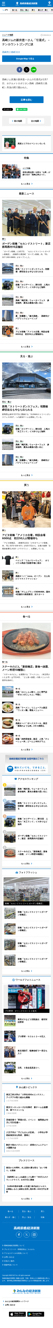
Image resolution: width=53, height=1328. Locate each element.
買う (33, 10)
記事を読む (26, 99)
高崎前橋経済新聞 (26, 3)
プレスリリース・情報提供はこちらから (19, 1249)
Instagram (34, 1235)
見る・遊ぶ (24, 10)
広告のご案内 (9, 1261)
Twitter (27, 1235)
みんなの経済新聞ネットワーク (26, 1292)
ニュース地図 (7, 35)
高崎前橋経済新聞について (14, 1245)
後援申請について (11, 1265)
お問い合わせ (9, 1257)
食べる (14, 10)
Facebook (19, 1235)
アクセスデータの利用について (16, 1253)
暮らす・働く (43, 10)
